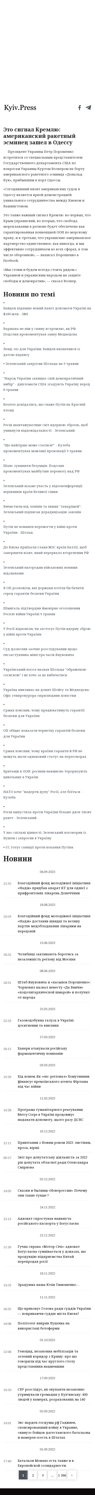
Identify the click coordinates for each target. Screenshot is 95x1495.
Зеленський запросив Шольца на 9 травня (42, 363)
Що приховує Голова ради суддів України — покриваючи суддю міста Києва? (54, 1311)
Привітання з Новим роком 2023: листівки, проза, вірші (54, 1145)
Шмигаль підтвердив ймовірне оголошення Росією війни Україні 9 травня (41, 611)
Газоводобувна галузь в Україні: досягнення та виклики (46, 1022)
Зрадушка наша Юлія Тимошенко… (48, 1284)
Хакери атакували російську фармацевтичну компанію (42, 1051)
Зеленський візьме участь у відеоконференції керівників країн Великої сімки (42, 489)
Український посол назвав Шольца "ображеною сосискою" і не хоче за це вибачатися (44, 672)
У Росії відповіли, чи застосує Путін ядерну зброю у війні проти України (47, 631)
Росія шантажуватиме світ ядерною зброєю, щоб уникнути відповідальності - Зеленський (45, 428)
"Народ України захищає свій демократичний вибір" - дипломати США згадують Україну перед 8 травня (46, 384)
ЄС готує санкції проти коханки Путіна (39, 847)
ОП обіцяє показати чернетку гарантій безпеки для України (44, 733)
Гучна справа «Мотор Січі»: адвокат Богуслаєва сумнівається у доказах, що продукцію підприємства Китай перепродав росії (52, 1254)
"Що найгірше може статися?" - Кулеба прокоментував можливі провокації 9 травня (42, 448)
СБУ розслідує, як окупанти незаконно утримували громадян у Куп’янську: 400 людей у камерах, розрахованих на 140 (52, 1394)
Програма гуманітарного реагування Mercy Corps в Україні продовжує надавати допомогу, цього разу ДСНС (51, 1114)
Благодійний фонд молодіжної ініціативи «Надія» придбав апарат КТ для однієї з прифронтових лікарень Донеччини (54, 888)
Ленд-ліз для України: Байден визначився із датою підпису (41, 352)
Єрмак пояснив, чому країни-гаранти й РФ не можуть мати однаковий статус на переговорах (44, 754)
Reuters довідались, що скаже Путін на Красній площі (44, 407)
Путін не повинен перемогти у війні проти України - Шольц (40, 529)
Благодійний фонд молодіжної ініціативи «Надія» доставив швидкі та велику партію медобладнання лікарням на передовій (54, 923)
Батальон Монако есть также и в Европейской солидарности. (46, 1463)
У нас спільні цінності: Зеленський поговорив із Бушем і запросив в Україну (44, 835)
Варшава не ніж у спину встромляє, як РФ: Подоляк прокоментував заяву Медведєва (40, 331)
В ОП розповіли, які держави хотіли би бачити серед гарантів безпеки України (43, 591)
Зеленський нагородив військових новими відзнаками (40, 570)
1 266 (62, 1475)
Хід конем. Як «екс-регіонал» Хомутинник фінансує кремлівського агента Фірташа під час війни (53, 1081)
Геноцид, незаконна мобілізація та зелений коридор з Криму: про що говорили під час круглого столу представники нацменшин (48, 1358)
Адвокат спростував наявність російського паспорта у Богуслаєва (48, 1221)
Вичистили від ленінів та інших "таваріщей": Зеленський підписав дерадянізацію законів (42, 509)
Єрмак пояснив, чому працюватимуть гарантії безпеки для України (44, 713)
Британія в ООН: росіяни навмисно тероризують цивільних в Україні (45, 774)
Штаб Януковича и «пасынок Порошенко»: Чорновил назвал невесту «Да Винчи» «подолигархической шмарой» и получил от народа (54, 989)
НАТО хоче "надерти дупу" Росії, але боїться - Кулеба (42, 794)
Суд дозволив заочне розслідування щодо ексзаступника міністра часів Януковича (40, 652)
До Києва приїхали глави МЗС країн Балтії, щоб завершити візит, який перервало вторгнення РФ (46, 550)
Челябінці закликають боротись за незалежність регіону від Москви (48, 956)
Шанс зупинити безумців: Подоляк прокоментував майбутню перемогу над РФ (41, 468)
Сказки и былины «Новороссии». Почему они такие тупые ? (52, 1193)
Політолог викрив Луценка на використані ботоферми (44, 1325)
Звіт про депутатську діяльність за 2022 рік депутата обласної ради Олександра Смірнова (53, 1162)
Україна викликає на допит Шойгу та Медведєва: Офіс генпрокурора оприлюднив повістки (46, 692)
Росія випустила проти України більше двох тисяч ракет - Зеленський (47, 815)
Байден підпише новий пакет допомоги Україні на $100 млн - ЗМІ (47, 311)
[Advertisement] (47, 50)
